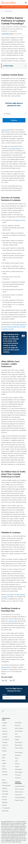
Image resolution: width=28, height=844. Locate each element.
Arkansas (4, 731)
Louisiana (4, 774)
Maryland (4, 783)
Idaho (3, 757)
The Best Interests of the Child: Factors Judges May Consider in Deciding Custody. (14, 327)
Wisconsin (18, 775)
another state (13, 621)
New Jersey (5, 811)
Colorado (4, 737)
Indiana (4, 763)
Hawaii (4, 755)
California (4, 734)
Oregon (17, 739)
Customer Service (19, 786)
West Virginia (18, 772)
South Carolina (19, 748)
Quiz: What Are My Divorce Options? (14, 7)
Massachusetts (6, 785)
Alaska (4, 725)
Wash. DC (5, 745)
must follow (10, 594)
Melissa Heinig (6, 33)
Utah (16, 761)
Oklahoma (17, 737)
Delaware (4, 742)
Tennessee (18, 755)
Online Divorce (19, 792)
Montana (4, 799)
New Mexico (18, 723)
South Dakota (18, 752)
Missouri (4, 797)
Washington (18, 769)
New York (17, 725)
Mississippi (5, 794)
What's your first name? (14, 110)
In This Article (8, 66)
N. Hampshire (6, 808)
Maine (3, 780)
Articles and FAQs (20, 797)
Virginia (17, 766)
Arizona (4, 728)
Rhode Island (18, 745)
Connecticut (5, 739)
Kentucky (4, 772)
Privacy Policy (18, 840)
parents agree (5, 667)
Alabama (4, 723)
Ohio (16, 734)
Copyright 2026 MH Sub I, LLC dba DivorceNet (13, 821)
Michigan (4, 788)
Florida (4, 748)
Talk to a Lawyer (19, 789)
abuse (18, 220)
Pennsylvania (18, 742)
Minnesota (5, 791)
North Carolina (19, 728)
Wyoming (17, 778)
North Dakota (18, 731)
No (11, 680)
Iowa (3, 766)
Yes (3, 680)
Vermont (17, 764)
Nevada (4, 805)
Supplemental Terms (10, 840)
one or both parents (14, 148)
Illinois (4, 760)
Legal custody (5, 130)
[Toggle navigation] (26, 3)
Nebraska (4, 802)
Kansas (4, 769)
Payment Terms (19, 800)
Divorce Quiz (18, 794)
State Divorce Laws (6, 719)
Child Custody (8, 11)
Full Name (4, 694)
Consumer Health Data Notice (14, 842)
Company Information (18, 782)
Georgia (4, 751)
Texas (16, 758)
